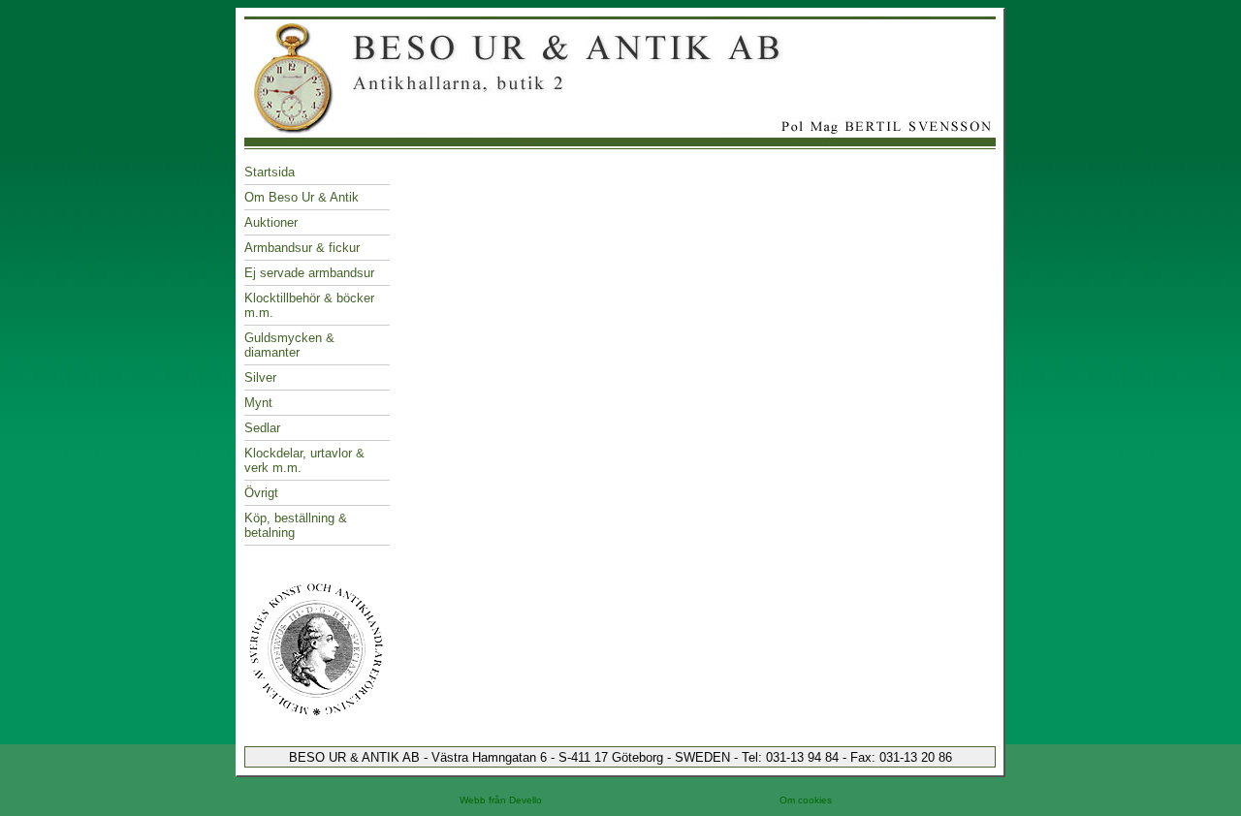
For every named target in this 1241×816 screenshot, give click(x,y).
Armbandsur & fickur (302, 247)
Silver (260, 377)
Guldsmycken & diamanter (289, 345)
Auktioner (271, 222)
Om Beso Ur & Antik (301, 197)
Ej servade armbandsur (309, 273)
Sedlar (262, 428)
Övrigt (261, 493)
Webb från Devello (501, 800)
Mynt (258, 402)
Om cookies (806, 800)
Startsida (269, 172)
